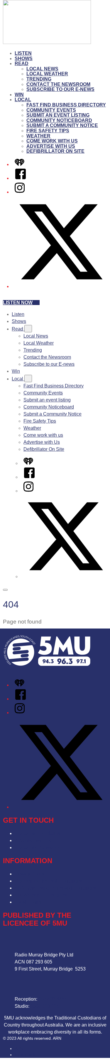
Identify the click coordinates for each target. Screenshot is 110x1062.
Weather (38, 135)
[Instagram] (20, 191)
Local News (42, 68)
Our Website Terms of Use (42, 894)
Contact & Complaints (37, 833)
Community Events (51, 110)
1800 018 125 (45, 1006)
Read (21, 63)
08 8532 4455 (52, 999)
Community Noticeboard (59, 120)
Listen (23, 53)
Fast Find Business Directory (66, 104)
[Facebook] (20, 178)
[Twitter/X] (61, 286)
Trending (38, 79)
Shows (24, 58)
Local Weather (47, 73)
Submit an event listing (57, 115)
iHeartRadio (26, 1054)
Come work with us (52, 140)
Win (19, 94)
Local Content (29, 902)
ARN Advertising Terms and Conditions (55, 887)
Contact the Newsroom (58, 84)
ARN (19, 1048)
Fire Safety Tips (47, 130)
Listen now (18, 302)
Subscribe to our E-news (60, 89)
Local (23, 99)
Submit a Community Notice (62, 125)
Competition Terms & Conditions (48, 880)
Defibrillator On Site (55, 151)
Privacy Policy (29, 873)
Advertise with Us (50, 146)
